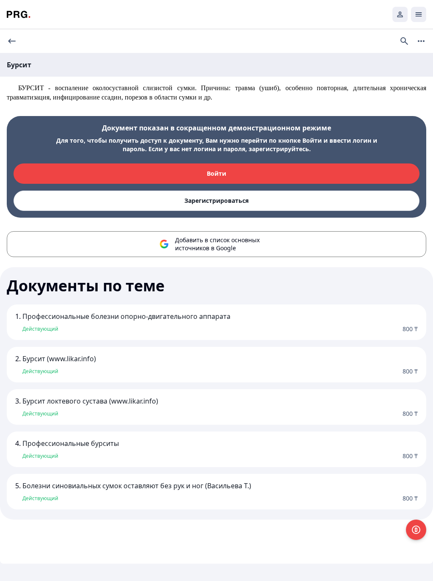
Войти (216, 173)
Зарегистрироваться (216, 200)
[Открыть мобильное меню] (418, 14)
